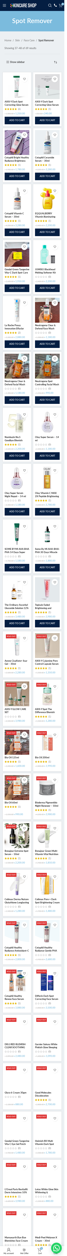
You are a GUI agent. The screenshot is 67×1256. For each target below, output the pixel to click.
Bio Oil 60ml (11, 803)
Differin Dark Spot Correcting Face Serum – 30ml (46, 999)
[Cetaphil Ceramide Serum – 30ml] (47, 142)
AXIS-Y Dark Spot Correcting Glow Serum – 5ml (47, 105)
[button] (17, 120)
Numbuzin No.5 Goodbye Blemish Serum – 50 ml (14, 440)
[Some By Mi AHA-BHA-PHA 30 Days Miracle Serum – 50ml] (47, 533)
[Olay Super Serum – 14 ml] (47, 422)
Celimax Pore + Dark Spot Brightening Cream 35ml (47, 902)
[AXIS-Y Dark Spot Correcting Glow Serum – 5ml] (47, 86)
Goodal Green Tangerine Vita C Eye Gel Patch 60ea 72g (17, 1144)
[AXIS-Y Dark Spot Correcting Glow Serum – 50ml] (17, 86)
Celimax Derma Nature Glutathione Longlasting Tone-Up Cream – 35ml (17, 902)
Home (7, 40)
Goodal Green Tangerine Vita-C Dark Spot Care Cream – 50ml (17, 272)
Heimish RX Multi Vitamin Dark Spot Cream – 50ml (44, 1144)
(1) (49, 109)
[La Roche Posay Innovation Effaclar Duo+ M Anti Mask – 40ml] (17, 310)
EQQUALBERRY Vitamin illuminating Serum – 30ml (45, 216)
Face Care (29, 40)
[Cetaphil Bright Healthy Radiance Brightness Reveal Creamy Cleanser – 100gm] (17, 142)
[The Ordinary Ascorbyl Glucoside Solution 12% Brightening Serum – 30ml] (17, 589)
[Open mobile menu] (4, 5)
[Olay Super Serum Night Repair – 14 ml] (17, 478)
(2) (19, 333)
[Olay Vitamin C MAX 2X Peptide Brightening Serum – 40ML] (47, 478)
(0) (49, 277)
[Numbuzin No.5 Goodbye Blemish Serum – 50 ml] (17, 422)
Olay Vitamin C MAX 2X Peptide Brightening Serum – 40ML (47, 496)
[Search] (50, 5)
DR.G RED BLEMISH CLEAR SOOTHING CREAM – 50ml (15, 1047)
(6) (19, 109)
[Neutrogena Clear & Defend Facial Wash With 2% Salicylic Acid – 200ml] (17, 366)
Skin (17, 40)
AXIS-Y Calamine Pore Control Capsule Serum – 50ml (47, 664)
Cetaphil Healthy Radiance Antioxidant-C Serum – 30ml (17, 951)
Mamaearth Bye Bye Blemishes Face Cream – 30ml (16, 1241)
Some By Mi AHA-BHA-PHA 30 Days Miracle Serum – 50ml (47, 552)
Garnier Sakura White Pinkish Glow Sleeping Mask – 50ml (46, 1047)
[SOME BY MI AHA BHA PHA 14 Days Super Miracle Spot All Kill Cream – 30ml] (17, 533)
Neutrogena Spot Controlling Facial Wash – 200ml (47, 384)
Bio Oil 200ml (42, 758)
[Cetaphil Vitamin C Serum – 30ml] (17, 198)
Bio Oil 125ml (12, 758)
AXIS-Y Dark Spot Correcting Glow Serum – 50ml (16, 105)
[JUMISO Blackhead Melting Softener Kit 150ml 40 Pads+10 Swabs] (47, 254)
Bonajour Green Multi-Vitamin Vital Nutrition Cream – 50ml (46, 854)
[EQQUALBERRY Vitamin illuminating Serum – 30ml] (47, 198)
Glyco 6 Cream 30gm (15, 1093)
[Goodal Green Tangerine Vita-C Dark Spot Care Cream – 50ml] (17, 254)
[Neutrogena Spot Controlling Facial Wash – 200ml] (47, 366)
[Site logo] (23, 5)
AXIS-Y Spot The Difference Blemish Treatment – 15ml (45, 712)
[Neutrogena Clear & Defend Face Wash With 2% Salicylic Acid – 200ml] (47, 310)
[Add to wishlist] (24, 79)
